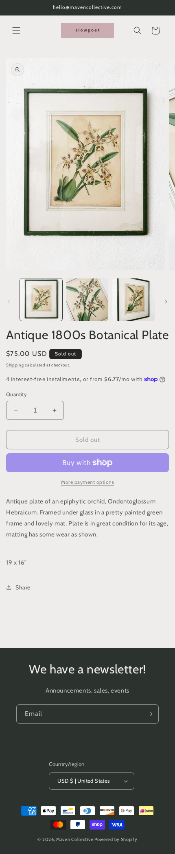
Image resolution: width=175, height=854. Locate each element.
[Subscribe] (149, 714)
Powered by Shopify (116, 839)
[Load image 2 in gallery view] (87, 299)
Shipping (15, 365)
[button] (16, 31)
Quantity (16, 394)
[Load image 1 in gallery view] (41, 299)
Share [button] (23, 587)
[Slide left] (9, 302)
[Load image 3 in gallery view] (133, 299)
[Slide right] (166, 302)
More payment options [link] (87, 482)
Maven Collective (74, 839)
